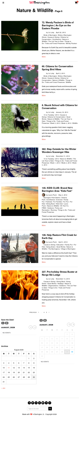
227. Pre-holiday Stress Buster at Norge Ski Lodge (59, 273)
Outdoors (50, 208)
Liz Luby (51, 32)
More (44, 56)
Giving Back (50, 204)
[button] (50, 408)
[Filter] (6, 323)
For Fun (66, 202)
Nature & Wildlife (58, 80)
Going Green (50, 247)
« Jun (3, 388)
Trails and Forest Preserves (55, 43)
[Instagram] (36, 402)
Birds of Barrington (50, 35)
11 (9, 367)
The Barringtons (54, 249)
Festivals (49, 202)
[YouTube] (42, 402)
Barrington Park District (52, 197)
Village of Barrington (68, 249)
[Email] (49, 402)
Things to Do (50, 121)
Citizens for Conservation (56, 117)
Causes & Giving (53, 37)
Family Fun (69, 245)
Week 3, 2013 (55, 123)
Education (60, 245)
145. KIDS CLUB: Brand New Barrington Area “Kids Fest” (57, 189)
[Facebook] (29, 402)
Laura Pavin (52, 195)
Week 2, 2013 (66, 163)
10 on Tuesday (49, 115)
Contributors (56, 39)
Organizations (53, 285)
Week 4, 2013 (66, 123)
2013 (57, 115)
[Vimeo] (46, 402)
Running (54, 210)
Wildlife (68, 82)
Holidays (61, 283)
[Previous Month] (30, 327)
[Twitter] (32, 402)
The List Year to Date (55, 41)
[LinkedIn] (39, 402)
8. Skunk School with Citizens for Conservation (60, 106)
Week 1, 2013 (55, 163)
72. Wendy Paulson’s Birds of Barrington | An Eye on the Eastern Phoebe (58, 25)
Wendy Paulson (71, 43)
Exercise (59, 200)
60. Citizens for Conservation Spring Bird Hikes (57, 68)
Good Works (61, 247)
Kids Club (59, 204)
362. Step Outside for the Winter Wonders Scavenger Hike (59, 150)
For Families (57, 202)
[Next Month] (34, 327)
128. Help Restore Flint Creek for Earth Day (59, 236)
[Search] (3, 323)
